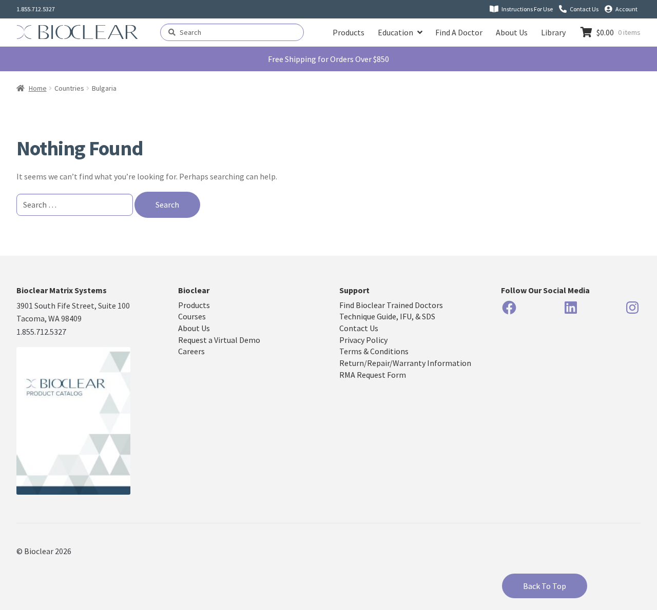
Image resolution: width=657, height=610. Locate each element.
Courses (192, 316)
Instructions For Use (527, 9)
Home (38, 88)
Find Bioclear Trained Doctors (391, 305)
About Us (512, 32)
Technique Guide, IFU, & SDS (387, 316)
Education (395, 32)
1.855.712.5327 (35, 9)
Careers (191, 351)
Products (348, 32)
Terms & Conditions (374, 351)
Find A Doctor (458, 32)
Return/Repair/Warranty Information (405, 363)
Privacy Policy (363, 340)
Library (553, 32)
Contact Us (584, 9)
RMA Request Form (372, 375)
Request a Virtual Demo (219, 340)
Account (626, 9)
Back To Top (544, 586)
